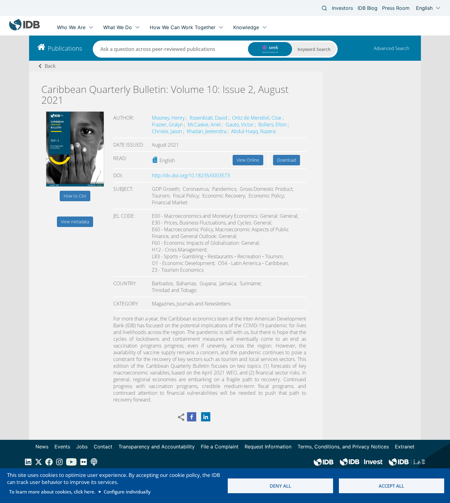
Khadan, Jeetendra (207, 131)
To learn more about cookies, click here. (52, 492)
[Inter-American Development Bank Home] (24, 29)
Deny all (280, 486)
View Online (248, 160)
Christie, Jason (167, 131)
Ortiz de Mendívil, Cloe (257, 117)
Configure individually (127, 492)
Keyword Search (314, 49)
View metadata (75, 222)
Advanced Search (391, 48)
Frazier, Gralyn (168, 124)
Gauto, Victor (240, 124)
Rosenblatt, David (208, 117)
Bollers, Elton (273, 124)
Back (50, 66)
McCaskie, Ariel (205, 124)
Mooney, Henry (169, 117)
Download (286, 160)
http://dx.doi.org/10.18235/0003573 (191, 175)
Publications (65, 48)
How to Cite (75, 196)
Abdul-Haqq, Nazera (253, 131)
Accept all (391, 486)
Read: (120, 158)
